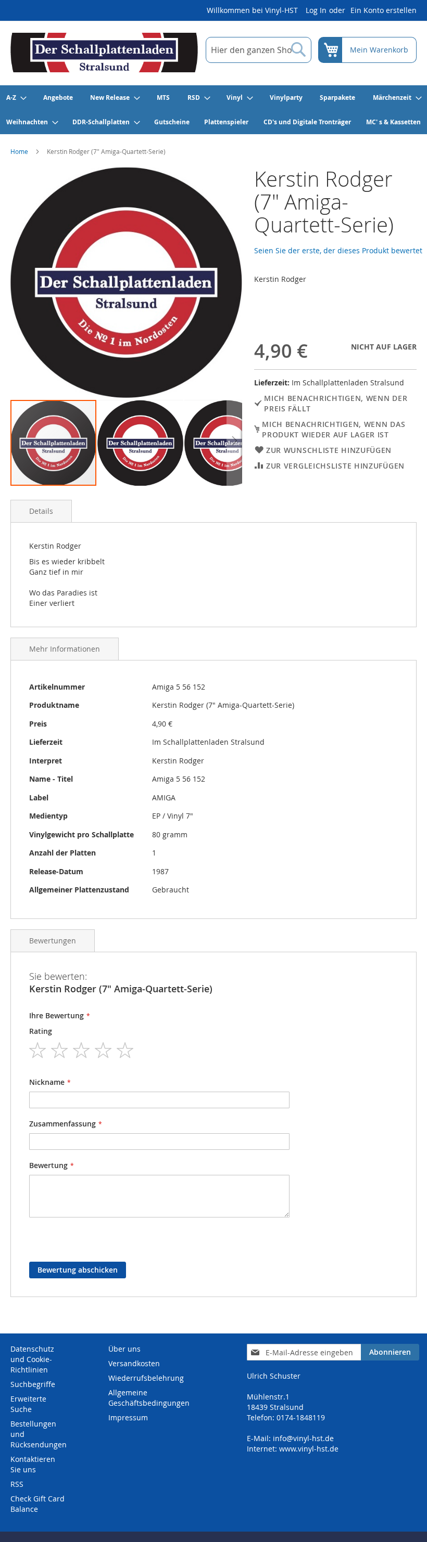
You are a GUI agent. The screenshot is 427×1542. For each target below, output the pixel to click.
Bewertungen (52, 940)
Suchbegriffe (32, 1384)
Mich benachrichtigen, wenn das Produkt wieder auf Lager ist (333, 429)
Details (41, 511)
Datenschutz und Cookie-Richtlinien (32, 1359)
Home (19, 151)
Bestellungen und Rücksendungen (38, 1434)
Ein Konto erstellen (383, 10)
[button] (140, 443)
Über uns (124, 1349)
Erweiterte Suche (28, 1404)
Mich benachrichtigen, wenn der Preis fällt (335, 403)
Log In (316, 10)
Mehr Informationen (64, 649)
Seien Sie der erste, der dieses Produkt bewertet (338, 250)
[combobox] (258, 50)
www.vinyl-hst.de (308, 1449)
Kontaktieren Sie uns (32, 1464)
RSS (16, 1484)
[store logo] (104, 52)
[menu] (213, 109)
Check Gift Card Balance (37, 1504)
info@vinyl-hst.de (303, 1438)
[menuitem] (16, 97)
